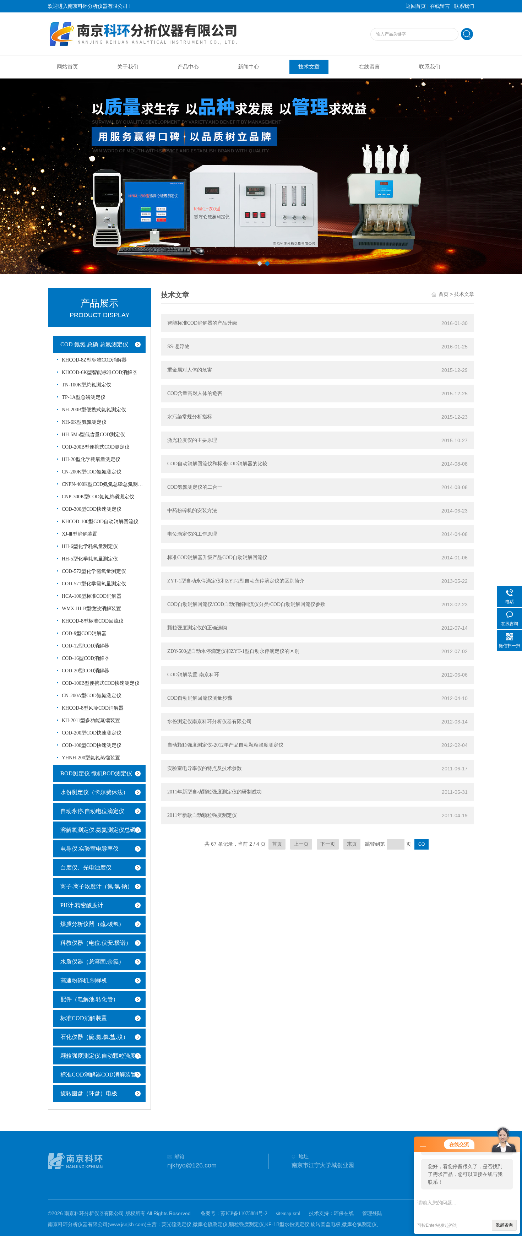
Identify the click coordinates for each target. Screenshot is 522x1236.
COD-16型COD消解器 (85, 658)
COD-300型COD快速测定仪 (91, 509)
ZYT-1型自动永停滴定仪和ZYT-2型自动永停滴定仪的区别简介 (235, 581)
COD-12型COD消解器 (85, 646)
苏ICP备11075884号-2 (244, 1213)
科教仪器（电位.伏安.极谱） (95, 943)
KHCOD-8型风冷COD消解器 (93, 708)
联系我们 (464, 6)
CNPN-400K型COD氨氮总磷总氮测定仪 (102, 484)
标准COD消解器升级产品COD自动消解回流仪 (217, 557)
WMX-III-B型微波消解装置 (91, 608)
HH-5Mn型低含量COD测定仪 (93, 434)
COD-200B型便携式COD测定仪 (96, 447)
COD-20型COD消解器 (85, 670)
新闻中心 (248, 67)
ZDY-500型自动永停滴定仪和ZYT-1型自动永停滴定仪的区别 (233, 651)
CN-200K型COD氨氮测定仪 (91, 472)
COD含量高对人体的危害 (194, 393)
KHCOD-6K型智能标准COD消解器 (99, 372)
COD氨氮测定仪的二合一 (194, 487)
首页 (443, 294)
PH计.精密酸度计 (81, 905)
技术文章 (309, 67)
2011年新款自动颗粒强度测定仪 (202, 815)
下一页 (327, 844)
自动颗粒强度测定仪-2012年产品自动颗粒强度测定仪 (225, 745)
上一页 (301, 844)
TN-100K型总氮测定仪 (86, 384)
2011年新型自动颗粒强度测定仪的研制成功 (214, 792)
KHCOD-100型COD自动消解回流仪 (100, 521)
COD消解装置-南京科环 (193, 674)
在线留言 (440, 6)
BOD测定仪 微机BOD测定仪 (96, 773)
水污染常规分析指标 (189, 416)
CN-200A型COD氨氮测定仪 (91, 695)
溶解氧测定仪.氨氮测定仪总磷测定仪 (104, 830)
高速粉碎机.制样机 (83, 980)
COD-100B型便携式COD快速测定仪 (101, 683)
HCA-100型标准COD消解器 (91, 596)
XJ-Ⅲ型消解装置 (79, 534)
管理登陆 (372, 1213)
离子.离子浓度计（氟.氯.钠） (96, 886)
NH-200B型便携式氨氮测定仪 (94, 409)
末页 (352, 844)
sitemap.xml (288, 1213)
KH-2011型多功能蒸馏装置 (91, 720)
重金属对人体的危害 (189, 370)
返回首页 (416, 6)
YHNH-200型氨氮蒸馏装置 (91, 757)
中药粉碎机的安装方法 (192, 510)
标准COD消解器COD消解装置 (98, 1075)
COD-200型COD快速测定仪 (91, 733)
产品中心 (188, 67)
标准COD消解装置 (83, 1018)
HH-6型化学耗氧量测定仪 (90, 546)
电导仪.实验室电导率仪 (89, 849)
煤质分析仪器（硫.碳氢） (92, 924)
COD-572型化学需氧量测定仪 (94, 571)
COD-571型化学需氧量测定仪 (94, 583)
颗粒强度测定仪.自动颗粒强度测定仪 (104, 1056)
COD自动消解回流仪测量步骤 (199, 698)
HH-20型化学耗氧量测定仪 (91, 459)
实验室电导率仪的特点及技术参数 (204, 768)
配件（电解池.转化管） (89, 999)
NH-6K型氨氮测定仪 (84, 422)
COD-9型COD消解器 (84, 633)
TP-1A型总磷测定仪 (83, 397)
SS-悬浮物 (178, 346)
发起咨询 (504, 1225)
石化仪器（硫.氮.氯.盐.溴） (94, 1037)
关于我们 (127, 67)
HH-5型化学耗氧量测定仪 (90, 559)
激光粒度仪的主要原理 (192, 440)
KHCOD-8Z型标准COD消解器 (94, 360)
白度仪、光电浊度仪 (86, 867)
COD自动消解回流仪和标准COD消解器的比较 (217, 463)
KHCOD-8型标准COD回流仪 (93, 621)
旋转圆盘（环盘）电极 (88, 1093)
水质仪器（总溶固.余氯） (92, 962)
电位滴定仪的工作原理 (192, 534)
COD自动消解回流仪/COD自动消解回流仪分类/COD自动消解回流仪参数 (246, 604)
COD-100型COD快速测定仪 (91, 745)
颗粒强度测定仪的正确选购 (197, 627)
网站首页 (67, 67)
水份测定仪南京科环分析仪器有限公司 (209, 721)
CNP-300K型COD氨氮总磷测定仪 (98, 496)
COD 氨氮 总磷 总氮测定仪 (94, 344)
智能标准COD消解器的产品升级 (202, 323)
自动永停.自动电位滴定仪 (92, 811)
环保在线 (344, 1213)
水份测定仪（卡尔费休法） (94, 792)
